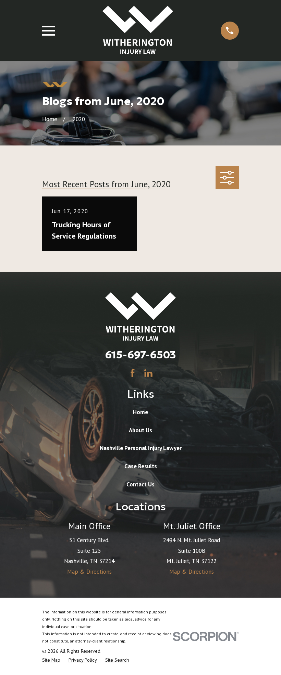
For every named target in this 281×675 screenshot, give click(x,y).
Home (140, 412)
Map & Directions (89, 571)
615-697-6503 (140, 354)
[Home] (137, 30)
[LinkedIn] (148, 373)
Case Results (140, 466)
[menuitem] (51, 660)
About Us (140, 430)
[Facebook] (133, 373)
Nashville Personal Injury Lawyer (141, 448)
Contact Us (140, 484)
